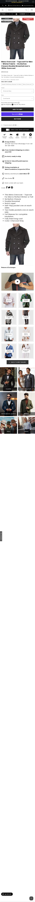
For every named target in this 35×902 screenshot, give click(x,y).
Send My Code (17, 895)
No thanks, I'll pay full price (17, 899)
